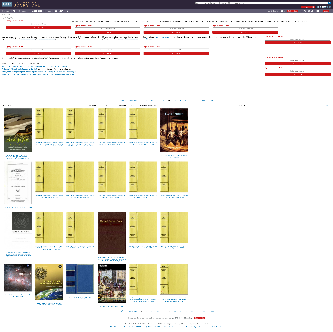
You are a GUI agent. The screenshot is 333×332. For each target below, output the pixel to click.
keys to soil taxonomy (47, 39)
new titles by (282, 11)
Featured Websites (215, 327)
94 (186, 101)
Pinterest (327, 7)
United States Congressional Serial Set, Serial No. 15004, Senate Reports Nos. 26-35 (49, 196)
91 (152, 311)
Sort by (122, 105)
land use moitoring (162, 37)
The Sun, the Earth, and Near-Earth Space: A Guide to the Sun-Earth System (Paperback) (49, 304)
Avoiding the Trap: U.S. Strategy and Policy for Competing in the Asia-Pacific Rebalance (34, 66)
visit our (308, 7)
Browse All (11, 11)
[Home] (21, 6)
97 (186, 311)
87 (146, 101)
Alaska (120, 39)
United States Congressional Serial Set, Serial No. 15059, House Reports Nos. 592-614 (143, 196)
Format (92, 105)
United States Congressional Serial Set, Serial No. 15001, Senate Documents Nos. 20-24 (143, 143)
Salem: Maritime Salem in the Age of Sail (111, 306)
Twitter (320, 7)
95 (192, 101)
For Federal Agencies (192, 327)
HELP (318, 11)
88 (152, 101)
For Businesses (171, 327)
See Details (199, 318)
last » (212, 101)
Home (4, 14)
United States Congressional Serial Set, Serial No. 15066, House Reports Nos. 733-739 (174, 247)
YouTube (325, 7)
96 (181, 311)
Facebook (318, 7)
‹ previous (133, 101)
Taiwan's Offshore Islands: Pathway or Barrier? (19, 69)
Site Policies (114, 327)
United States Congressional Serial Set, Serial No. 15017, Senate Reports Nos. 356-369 (80, 196)
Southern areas (132, 39)
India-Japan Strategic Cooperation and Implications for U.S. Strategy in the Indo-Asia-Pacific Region (39, 72)
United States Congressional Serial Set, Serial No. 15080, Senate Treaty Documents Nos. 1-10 (112, 143)
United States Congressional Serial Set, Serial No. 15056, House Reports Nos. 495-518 (143, 247)
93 (181, 101)
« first (123, 101)
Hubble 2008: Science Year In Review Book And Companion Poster (18, 295)
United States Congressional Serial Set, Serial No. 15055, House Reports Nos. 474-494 (80, 247)
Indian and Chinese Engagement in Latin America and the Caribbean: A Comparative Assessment (38, 74)
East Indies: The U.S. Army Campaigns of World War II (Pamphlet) (174, 156)
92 (175, 101)
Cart (326, 11)
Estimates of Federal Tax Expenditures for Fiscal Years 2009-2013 (18, 208)
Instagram (323, 7)
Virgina (149, 39)
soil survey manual (28, 39)
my (307, 11)
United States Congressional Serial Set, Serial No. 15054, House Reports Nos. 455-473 (174, 196)
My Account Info (152, 327)
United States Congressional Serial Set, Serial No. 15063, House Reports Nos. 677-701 (112, 196)
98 (192, 311)
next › (204, 101)
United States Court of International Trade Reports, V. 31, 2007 (80, 298)
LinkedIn (330, 7)
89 (158, 101)
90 (163, 101)
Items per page (146, 105)
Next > (327, 105)
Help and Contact (132, 327)
